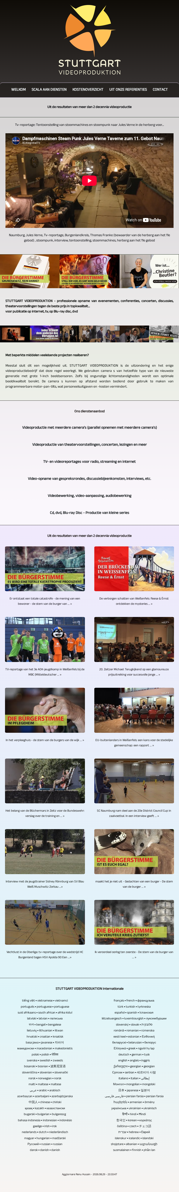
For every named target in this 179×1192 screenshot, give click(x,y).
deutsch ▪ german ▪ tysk (134, 1055)
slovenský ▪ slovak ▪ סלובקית (134, 1025)
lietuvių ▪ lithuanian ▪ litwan (45, 1031)
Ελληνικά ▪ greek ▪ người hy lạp (134, 1049)
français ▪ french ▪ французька (134, 1001)
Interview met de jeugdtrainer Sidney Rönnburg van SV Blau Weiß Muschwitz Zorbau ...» (45, 884)
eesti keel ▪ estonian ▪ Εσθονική (134, 1037)
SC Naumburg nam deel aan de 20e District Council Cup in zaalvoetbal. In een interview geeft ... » (134, 814)
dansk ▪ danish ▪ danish (45, 1150)
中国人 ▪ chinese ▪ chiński (45, 1102)
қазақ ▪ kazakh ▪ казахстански (45, 1108)
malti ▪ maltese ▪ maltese (45, 1084)
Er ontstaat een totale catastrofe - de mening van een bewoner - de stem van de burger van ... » (45, 601)
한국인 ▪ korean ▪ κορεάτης (134, 1120)
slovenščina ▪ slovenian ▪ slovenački (45, 1073)
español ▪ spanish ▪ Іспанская (134, 1013)
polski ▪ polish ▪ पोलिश (45, 1055)
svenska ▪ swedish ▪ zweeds (45, 1061)
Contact (160, 90)
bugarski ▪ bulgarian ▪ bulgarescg (45, 1114)
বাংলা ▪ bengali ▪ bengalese (45, 1025)
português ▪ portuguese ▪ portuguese (45, 1007)
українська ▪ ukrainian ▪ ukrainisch (134, 1108)
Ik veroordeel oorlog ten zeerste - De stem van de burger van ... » (134, 955)
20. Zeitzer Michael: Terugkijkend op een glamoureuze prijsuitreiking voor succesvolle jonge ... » (134, 672)
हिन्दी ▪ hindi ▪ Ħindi (134, 1114)
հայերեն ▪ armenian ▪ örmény (134, 1102)
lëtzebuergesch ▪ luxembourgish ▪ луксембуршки (134, 1019)
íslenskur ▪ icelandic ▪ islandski (134, 1138)
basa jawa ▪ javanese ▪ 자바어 (45, 1043)
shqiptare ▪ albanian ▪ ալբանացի (134, 1144)
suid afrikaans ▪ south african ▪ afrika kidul (45, 1013)
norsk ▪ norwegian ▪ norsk (44, 1078)
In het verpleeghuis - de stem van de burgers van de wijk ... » (45, 740)
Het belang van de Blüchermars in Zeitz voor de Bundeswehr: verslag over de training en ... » (44, 814)
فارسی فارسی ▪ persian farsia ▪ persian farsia (134, 1096)
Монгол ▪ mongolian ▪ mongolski (134, 1084)
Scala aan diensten (49, 90)
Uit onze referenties (128, 90)
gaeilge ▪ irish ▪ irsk (45, 1126)
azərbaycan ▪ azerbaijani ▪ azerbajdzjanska (45, 1096)
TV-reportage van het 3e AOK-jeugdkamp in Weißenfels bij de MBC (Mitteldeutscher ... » (44, 672)
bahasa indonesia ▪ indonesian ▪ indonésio (45, 1120)
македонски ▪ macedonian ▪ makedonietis (44, 1049)
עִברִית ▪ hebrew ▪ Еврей (134, 1132)
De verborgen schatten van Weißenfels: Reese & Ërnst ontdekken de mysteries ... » (134, 601)
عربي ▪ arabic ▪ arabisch (45, 1090)
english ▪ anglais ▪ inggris (134, 1061)
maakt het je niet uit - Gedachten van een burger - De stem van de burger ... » (134, 884)
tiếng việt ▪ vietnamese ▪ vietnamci (45, 1001)
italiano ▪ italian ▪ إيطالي (134, 1078)
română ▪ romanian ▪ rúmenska (134, 1031)
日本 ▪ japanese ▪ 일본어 (134, 1090)
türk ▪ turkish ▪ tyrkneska (134, 1007)
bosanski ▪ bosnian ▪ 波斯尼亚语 (45, 1066)
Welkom (18, 90)
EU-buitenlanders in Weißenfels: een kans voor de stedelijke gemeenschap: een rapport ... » (134, 743)
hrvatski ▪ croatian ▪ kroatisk (45, 1037)
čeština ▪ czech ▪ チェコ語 (134, 1126)
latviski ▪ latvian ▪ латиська (45, 1019)
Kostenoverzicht (87, 90)
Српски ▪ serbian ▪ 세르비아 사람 (134, 1073)
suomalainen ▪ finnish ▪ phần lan (134, 1150)
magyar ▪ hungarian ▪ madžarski (45, 1138)
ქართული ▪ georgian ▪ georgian (134, 1066)
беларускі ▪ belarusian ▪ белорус (134, 1043)
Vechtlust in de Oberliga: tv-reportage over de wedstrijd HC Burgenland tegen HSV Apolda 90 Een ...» (45, 955)
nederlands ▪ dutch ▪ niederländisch (45, 1132)
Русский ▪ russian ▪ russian (45, 1144)
